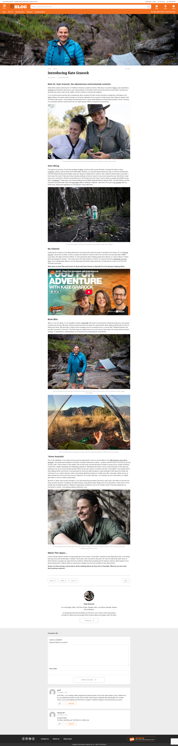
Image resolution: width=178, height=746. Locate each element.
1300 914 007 (172, 1)
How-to (55, 68)
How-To (10, 12)
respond (71, 703)
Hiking (62, 581)
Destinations (20, 12)
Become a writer (151, 1)
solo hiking (75, 182)
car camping (117, 182)
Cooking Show (40, 12)
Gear (4, 12)
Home (49, 68)
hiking (115, 88)
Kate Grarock (51, 77)
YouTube (51, 90)
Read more (88, 620)
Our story (162, 1)
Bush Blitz (85, 323)
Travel (73, 581)
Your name (53, 668)
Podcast (29, 12)
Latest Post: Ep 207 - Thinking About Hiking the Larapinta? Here (20, 1)
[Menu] (4, 6)
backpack (56, 180)
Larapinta (51, 172)
